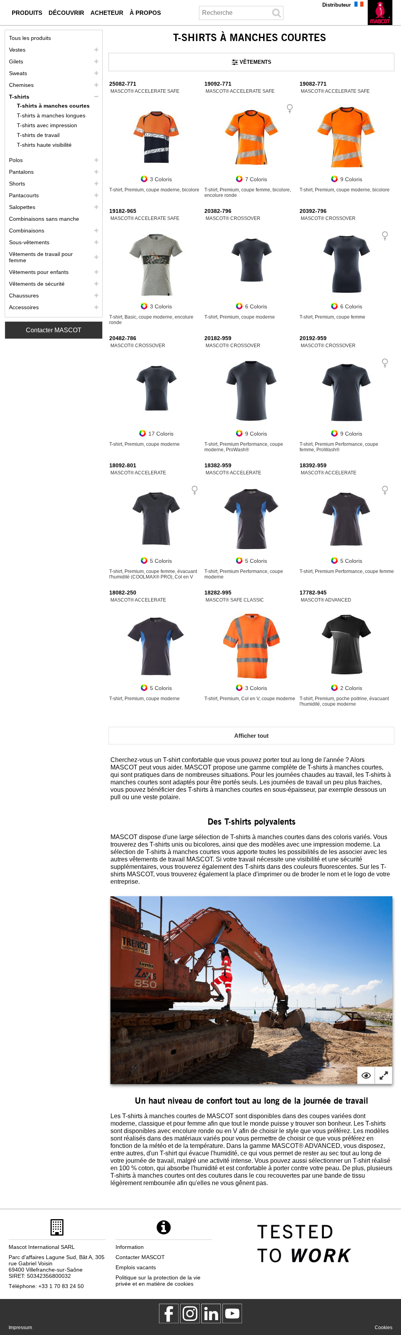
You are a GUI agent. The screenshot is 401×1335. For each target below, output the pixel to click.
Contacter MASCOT (53, 330)
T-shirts (19, 97)
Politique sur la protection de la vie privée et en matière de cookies (158, 1280)
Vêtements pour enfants (39, 272)
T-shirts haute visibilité (44, 145)
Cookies (383, 1327)
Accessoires (24, 307)
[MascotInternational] (232, 1313)
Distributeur (336, 5)
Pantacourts (24, 195)
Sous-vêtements (29, 242)
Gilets (16, 61)
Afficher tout (251, 735)
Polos (16, 160)
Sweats (18, 73)
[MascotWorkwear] (169, 1313)
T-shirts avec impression (47, 125)
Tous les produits (30, 38)
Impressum (20, 1327)
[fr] (380, 12)
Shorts (17, 183)
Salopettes (22, 207)
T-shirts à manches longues (51, 115)
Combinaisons (26, 230)
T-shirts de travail (38, 135)
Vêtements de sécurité (37, 284)
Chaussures (24, 295)
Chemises (21, 85)
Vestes (17, 50)
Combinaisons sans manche (44, 219)
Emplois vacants (136, 1267)
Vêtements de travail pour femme (41, 257)
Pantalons (21, 172)
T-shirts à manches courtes (53, 106)
